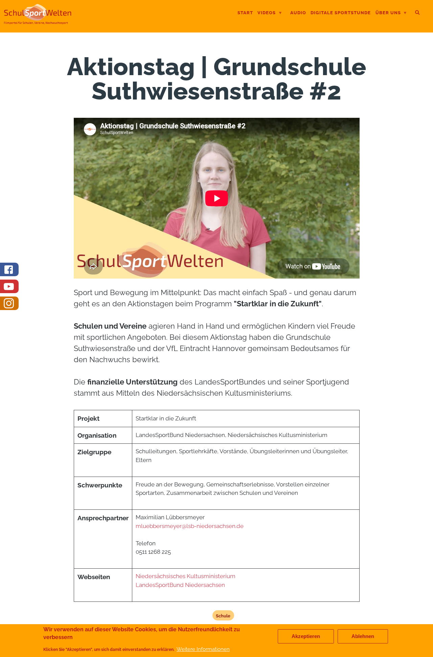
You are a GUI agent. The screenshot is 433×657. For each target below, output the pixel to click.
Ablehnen (362, 636)
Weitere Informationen (203, 649)
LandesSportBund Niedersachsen (181, 585)
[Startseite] (37, 21)
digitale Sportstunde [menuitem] (341, 12)
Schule (223, 615)
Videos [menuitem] (266, 13)
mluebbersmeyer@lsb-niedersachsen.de (190, 526)
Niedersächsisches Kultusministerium (185, 576)
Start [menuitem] (245, 12)
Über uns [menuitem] (388, 13)
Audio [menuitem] (298, 12)
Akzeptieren (306, 636)
